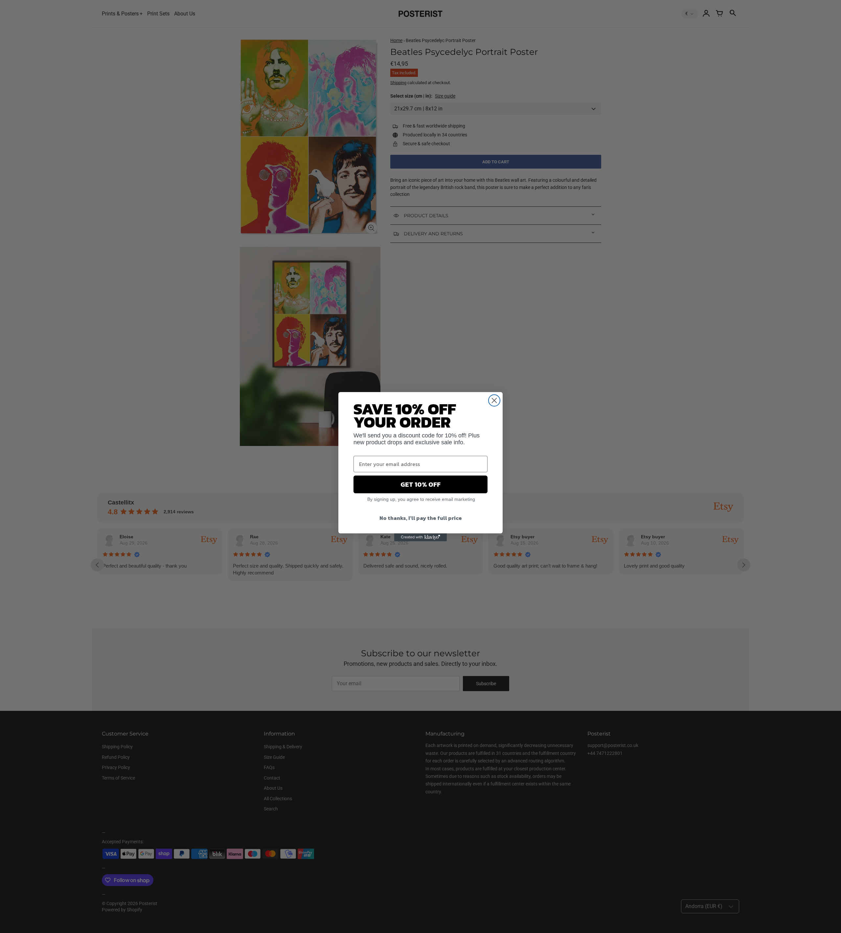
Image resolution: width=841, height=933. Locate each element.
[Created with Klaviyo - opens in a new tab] (420, 537)
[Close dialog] (494, 400)
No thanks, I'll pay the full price (420, 518)
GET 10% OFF (420, 484)
